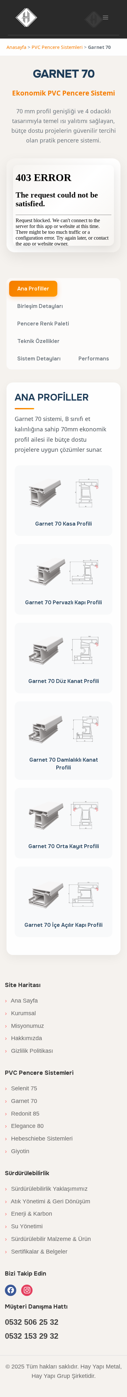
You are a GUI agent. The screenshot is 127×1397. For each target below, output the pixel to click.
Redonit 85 (22, 1113)
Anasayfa (16, 47)
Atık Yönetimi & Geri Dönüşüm (47, 1201)
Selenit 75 (21, 1088)
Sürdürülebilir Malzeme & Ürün (48, 1239)
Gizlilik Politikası (29, 1051)
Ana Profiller (33, 288)
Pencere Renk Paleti (43, 323)
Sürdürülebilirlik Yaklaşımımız (46, 1189)
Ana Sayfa (21, 1000)
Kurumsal (20, 1013)
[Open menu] (105, 17)
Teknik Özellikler (38, 341)
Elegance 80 (24, 1126)
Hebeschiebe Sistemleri (39, 1138)
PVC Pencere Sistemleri (57, 47)
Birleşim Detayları (40, 306)
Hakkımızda (23, 1038)
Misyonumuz (24, 1026)
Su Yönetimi (24, 1226)
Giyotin (17, 1151)
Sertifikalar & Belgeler (36, 1251)
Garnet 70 (21, 1101)
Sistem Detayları (39, 358)
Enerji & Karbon (28, 1213)
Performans (93, 358)
